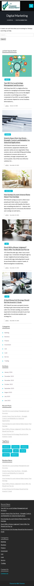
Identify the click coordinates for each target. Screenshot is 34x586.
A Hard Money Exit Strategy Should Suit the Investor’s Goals (16, 301)
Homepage (10, 20)
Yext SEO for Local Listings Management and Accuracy (14, 84)
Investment (8, 190)
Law (6, 243)
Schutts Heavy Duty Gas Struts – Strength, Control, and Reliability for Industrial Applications (17, 140)
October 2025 (8, 384)
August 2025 (8, 392)
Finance (6, 340)
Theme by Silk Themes (17, 583)
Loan (6, 296)
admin (7, 106)
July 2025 (7, 396)
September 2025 (9, 388)
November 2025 (9, 380)
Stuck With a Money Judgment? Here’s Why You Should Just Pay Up (16, 248)
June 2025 (7, 400)
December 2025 (9, 376)
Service (7, 79)
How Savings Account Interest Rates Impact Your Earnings (17, 196)
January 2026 (8, 372)
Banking (6, 332)
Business (7, 134)
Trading (6, 361)
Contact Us (4, 573)
